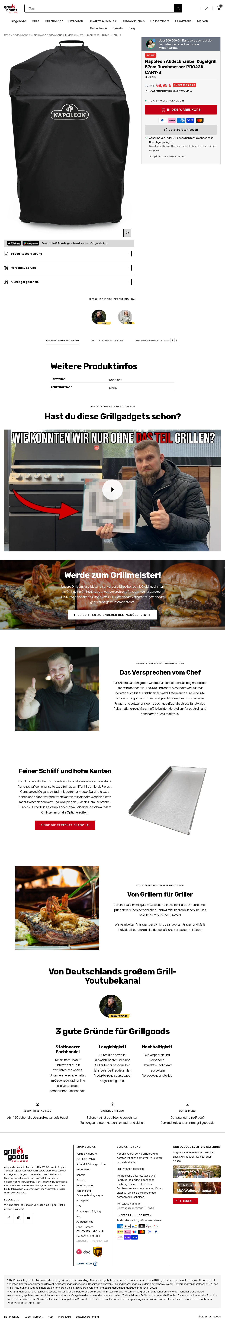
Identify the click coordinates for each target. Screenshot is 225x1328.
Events (118, 28)
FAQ (78, 1205)
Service (80, 1180)
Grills (35, 21)
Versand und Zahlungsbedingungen (89, 1193)
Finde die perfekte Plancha (65, 825)
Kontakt (80, 1175)
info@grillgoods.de (133, 1168)
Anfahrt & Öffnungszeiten (91, 1164)
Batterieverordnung (87, 1316)
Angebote (19, 21)
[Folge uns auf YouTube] (28, 1218)
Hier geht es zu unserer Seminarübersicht (112, 615)
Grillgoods (215, 1316)
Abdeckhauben (22, 35)
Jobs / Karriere (84, 1227)
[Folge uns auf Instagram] (19, 1218)
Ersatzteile (183, 21)
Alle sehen (184, 1200)
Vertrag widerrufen (87, 1153)
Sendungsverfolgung (88, 1211)
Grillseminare (160, 21)
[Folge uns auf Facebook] (9, 1218)
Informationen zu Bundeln (154, 340)
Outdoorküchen (133, 21)
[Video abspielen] (112, 490)
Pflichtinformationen (107, 340)
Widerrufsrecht (34, 1316)
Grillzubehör (54, 21)
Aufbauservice (84, 1221)
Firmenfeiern (83, 1169)
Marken (202, 21)
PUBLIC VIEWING (85, 1159)
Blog (131, 28)
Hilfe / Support (84, 1185)
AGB (50, 1316)
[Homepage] (16, 1147)
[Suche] (178, 8)
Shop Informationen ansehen (167, 156)
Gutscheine (98, 28)
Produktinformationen (62, 340)
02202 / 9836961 (132, 1203)
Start (7, 35)
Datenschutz (12, 1316)
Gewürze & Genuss (102, 21)
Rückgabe (82, 1200)
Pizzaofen (75, 21)
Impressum (64, 1316)
